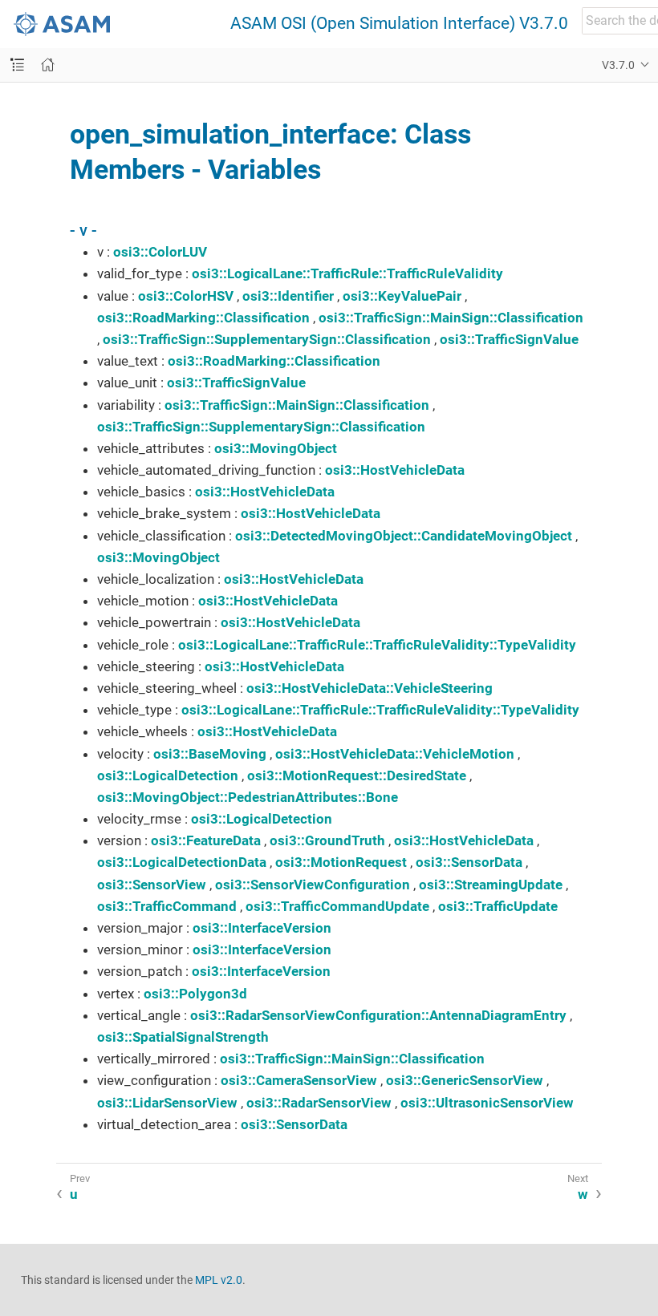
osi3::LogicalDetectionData (181, 862)
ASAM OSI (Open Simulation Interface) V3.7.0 (399, 23)
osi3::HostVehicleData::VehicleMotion (394, 754)
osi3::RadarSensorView (319, 1103)
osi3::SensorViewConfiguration (312, 885)
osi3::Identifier (288, 296)
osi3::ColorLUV (160, 252)
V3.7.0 (618, 65)
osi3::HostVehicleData (395, 470)
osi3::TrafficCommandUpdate (337, 906)
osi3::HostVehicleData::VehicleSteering (369, 688)
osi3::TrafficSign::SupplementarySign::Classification (267, 339)
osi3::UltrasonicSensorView (487, 1103)
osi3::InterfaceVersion (262, 928)
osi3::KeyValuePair (402, 296)
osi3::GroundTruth (327, 840)
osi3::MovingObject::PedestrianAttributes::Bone (247, 797)
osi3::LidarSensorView (167, 1103)
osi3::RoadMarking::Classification (203, 318)
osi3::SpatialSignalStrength (183, 1037)
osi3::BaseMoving (209, 754)
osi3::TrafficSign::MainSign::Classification (451, 318)
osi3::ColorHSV (186, 296)
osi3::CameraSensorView (299, 1080)
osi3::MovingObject (275, 448)
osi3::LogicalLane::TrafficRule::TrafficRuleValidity (347, 273)
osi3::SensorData (469, 862)
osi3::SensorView (151, 885)
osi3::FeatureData (206, 840)
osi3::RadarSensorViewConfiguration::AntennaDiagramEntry (378, 1015)
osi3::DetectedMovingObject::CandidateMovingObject (403, 536)
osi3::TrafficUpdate (498, 906)
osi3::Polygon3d (195, 994)
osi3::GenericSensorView (464, 1080)
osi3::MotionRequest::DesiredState (356, 775)
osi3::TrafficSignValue (509, 339)
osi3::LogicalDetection (167, 775)
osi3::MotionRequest (341, 862)
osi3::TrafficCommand (167, 906)
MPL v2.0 (218, 1279)
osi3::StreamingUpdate (491, 885)
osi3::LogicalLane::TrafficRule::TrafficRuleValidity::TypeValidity (377, 645)
